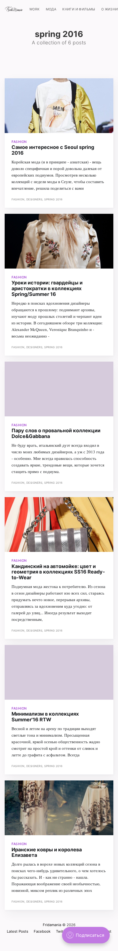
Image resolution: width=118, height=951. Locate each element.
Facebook (42, 931)
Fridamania (52, 925)
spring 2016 (53, 199)
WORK (34, 9)
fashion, (19, 199)
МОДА (51, 9)
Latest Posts (17, 931)
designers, (35, 199)
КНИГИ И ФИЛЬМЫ (78, 9)
